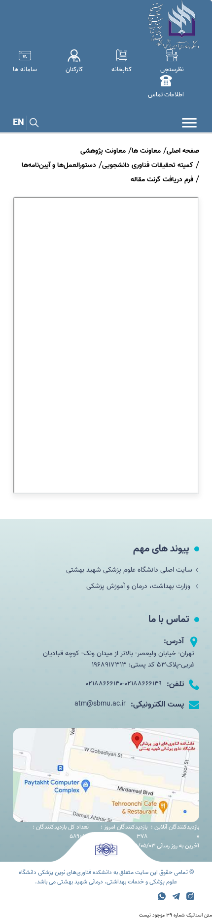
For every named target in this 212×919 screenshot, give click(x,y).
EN (18, 123)
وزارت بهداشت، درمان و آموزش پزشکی (139, 586)
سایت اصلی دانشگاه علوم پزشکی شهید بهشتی (129, 570)
